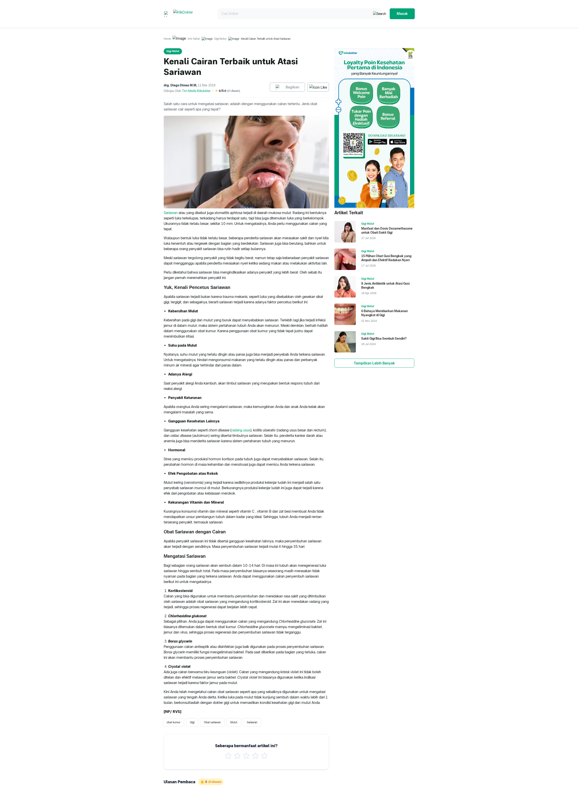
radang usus (240, 430)
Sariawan (171, 213)
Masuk (402, 14)
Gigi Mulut (220, 38)
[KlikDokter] (191, 13)
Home (167, 38)
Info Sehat (194, 38)
